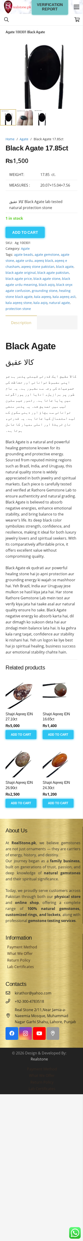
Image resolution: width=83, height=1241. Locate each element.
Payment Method (22, 947)
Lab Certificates (20, 966)
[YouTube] (39, 1033)
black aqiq (47, 284)
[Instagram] (25, 1033)
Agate (24, 139)
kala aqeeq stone (19, 302)
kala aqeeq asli (64, 296)
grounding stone (44, 290)
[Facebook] (12, 1033)
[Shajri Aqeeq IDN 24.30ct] (60, 759)
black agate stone (46, 278)
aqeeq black (43, 260)
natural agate (59, 302)
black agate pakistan (53, 272)
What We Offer (20, 953)
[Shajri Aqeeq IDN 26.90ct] (23, 759)
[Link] (17, 7)
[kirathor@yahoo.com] (10, 993)
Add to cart (25, 232)
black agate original (21, 272)
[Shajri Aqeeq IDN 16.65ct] (60, 691)
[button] (75, 32)
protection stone (18, 308)
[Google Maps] (53, 1033)
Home (10, 139)
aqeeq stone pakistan (37, 266)
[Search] (6, 19)
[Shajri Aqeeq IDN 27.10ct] (23, 691)
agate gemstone (47, 254)
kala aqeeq (42, 296)
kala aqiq (40, 302)
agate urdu (24, 260)
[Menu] (76, 7)
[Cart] (77, 19)
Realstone (39, 1059)
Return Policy (18, 960)
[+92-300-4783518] (10, 1001)
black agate (65, 266)
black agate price (19, 278)
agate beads (23, 254)
